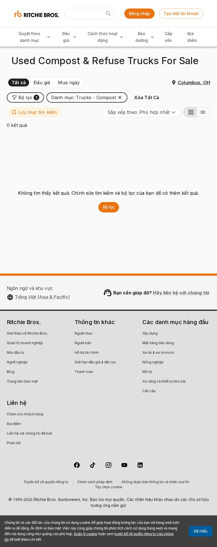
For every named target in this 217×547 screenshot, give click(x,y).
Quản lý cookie (85, 534)
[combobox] (142, 112)
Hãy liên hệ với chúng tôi (181, 293)
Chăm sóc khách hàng (25, 414)
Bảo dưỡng (141, 37)
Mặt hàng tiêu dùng (158, 343)
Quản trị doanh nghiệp (25, 343)
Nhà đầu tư (15, 352)
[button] (25, 97)
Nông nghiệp (153, 362)
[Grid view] (190, 112)
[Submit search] (108, 13)
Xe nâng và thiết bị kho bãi (164, 381)
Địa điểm (192, 37)
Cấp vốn (168, 37)
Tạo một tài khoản (181, 13)
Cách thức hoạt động (103, 37)
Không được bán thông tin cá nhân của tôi (155, 482)
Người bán (83, 343)
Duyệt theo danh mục (29, 37)
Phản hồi (14, 443)
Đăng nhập (139, 13)
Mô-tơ (147, 372)
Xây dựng (150, 333)
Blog (10, 372)
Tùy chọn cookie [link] (108, 487)
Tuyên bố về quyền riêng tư (45, 482)
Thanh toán (84, 372)
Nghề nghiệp (17, 362)
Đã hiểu (200, 531)
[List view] (203, 112)
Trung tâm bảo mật (22, 381)
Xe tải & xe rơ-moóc (158, 352)
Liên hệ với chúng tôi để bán (29, 433)
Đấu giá (66, 37)
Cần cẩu (149, 391)
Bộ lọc (108, 207)
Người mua (83, 333)
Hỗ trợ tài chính (87, 352)
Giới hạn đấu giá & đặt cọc (95, 362)
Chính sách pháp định (94, 482)
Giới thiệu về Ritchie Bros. (27, 333)
